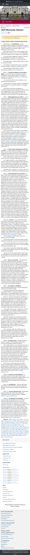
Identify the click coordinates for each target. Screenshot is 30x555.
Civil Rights (5, 489)
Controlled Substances (8, 491)
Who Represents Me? (6, 524)
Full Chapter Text (6, 458)
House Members (5, 526)
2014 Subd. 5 (5, 480)
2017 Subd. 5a (5, 474)
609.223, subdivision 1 (18, 70)
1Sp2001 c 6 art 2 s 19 (9, 431)
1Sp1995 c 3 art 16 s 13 (7, 425)
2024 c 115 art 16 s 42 (7, 436)
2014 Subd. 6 (5, 483)
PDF (10, 33)
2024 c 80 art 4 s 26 (21, 435)
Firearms (5, 497)
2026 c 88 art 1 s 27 (14, 469)
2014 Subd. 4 (5, 478)
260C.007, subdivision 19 (7, 405)
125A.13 (26, 132)
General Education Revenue (9, 499)
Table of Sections (7, 456)
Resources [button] (6, 440)
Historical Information (6, 513)
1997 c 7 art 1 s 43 (19, 425)
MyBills (2, 546)
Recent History (6, 467)
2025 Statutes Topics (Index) (9, 451)
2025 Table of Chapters (8, 449)
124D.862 (24, 155)
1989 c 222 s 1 (23, 419)
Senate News (4, 544)
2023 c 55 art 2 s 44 (14, 472)
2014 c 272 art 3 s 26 (14, 480)
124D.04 (26, 27)
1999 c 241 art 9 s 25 (11, 429)
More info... (17, 38)
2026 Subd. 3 (5, 469)
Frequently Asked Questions (7, 520)
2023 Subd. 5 (5, 472)
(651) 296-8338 (4, 534)
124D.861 (16, 155)
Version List (5, 460)
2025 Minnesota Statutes (6, 24)
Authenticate (4, 33)
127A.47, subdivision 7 (11, 395)
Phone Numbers (5, 536)
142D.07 (10, 135)
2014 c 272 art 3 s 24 (14, 477)
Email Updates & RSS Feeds (7, 548)
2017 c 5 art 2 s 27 (14, 474)
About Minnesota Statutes (9, 445)
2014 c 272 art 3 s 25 (14, 478)
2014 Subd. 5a (5, 482)
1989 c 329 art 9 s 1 (6, 421)
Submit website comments (7, 538)
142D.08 (16, 135)
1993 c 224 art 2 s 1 (17, 423)
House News (4, 542)
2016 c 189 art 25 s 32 (15, 475)
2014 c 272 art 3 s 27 (13, 482)
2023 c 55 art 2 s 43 (14, 470)
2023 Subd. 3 (5, 470)
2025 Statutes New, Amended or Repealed (12, 447)
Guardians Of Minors (7, 501)
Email (11, 534)
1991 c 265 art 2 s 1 (11, 422)
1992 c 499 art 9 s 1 (6, 423)
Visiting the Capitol (5, 517)
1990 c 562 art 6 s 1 (18, 421)
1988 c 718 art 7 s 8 (14, 419)
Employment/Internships (7, 515)
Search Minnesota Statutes (9, 443)
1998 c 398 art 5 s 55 (16, 428)
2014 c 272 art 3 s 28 (14, 483)
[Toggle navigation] (3, 4)
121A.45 (15, 53)
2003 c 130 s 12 (19, 431)
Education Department (8, 495)
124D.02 (4, 27)
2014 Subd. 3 (5, 477)
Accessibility (4, 518)
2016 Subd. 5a (5, 475)
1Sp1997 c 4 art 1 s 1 (6, 426)
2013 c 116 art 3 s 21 (14, 432)
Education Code (6, 493)
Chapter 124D (8, 25)
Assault (4, 487)
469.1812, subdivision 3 (11, 234)
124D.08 (3, 403)
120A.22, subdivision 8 (14, 417)
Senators (3, 528)
